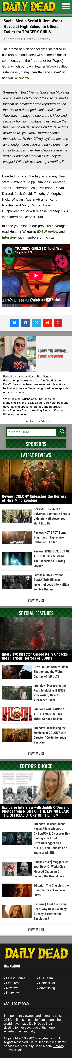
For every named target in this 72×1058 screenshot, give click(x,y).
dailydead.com (46, 1038)
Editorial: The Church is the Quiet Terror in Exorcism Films (51, 890)
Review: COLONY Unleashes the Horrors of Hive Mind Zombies (34, 498)
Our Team (46, 978)
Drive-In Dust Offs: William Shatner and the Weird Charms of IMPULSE (51, 671)
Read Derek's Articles (36, 421)
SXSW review (18, 78)
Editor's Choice (36, 765)
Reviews (12, 988)
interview (9, 237)
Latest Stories (15, 978)
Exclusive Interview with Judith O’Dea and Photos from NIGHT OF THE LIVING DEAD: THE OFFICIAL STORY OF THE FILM (35, 811)
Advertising (47, 988)
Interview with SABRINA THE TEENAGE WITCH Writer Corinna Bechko (49, 714)
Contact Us (47, 983)
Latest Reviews (36, 455)
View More (36, 600)
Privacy (58, 1046)
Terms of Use (13, 1050)
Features (12, 983)
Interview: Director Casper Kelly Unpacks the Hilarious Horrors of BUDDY (35, 656)
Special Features (36, 612)
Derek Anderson (38, 39)
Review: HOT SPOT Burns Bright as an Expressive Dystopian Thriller (50, 537)
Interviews (13, 992)
